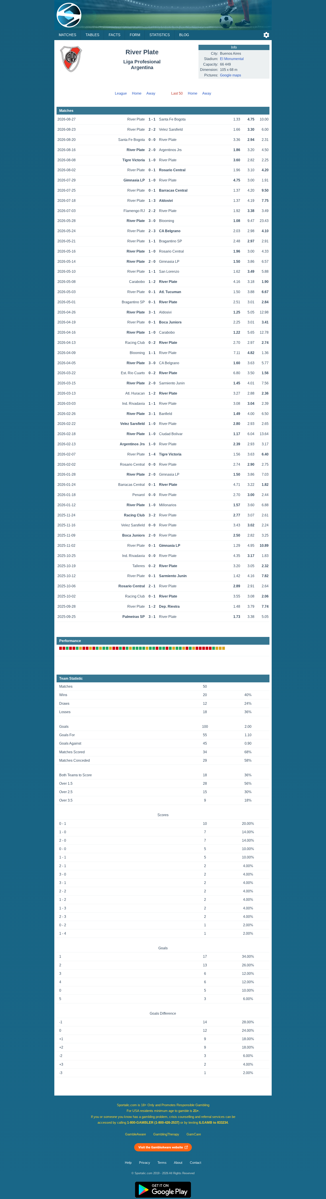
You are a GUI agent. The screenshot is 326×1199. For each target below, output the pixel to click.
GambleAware (135, 1134)
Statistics (159, 35)
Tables (92, 35)
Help (128, 1162)
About (178, 1162)
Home (136, 93)
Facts (114, 35)
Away (150, 93)
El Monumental (232, 59)
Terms (162, 1162)
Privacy (144, 1162)
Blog (184, 35)
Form (135, 35)
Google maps (230, 75)
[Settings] (266, 35)
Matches (67, 35)
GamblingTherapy (166, 1134)
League (121, 93)
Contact (195, 1162)
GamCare (194, 1134)
